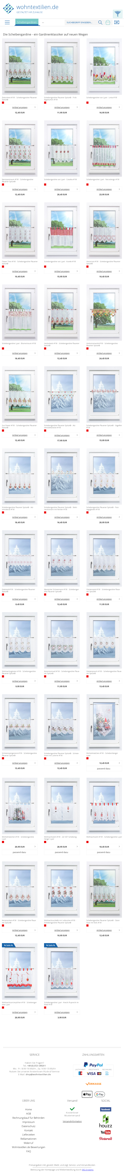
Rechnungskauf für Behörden (28, 1117)
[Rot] (3, 103)
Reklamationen (28, 1138)
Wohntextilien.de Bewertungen (28, 1147)
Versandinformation (72, 1121)
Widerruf (28, 1142)
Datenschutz (28, 1126)
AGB (28, 1113)
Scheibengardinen (27, 22)
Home (28, 1109)
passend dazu (103, 768)
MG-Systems (87, 1169)
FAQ (28, 1151)
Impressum (28, 1122)
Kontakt (28, 1130)
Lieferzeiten (28, 1134)
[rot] (87, 348)
